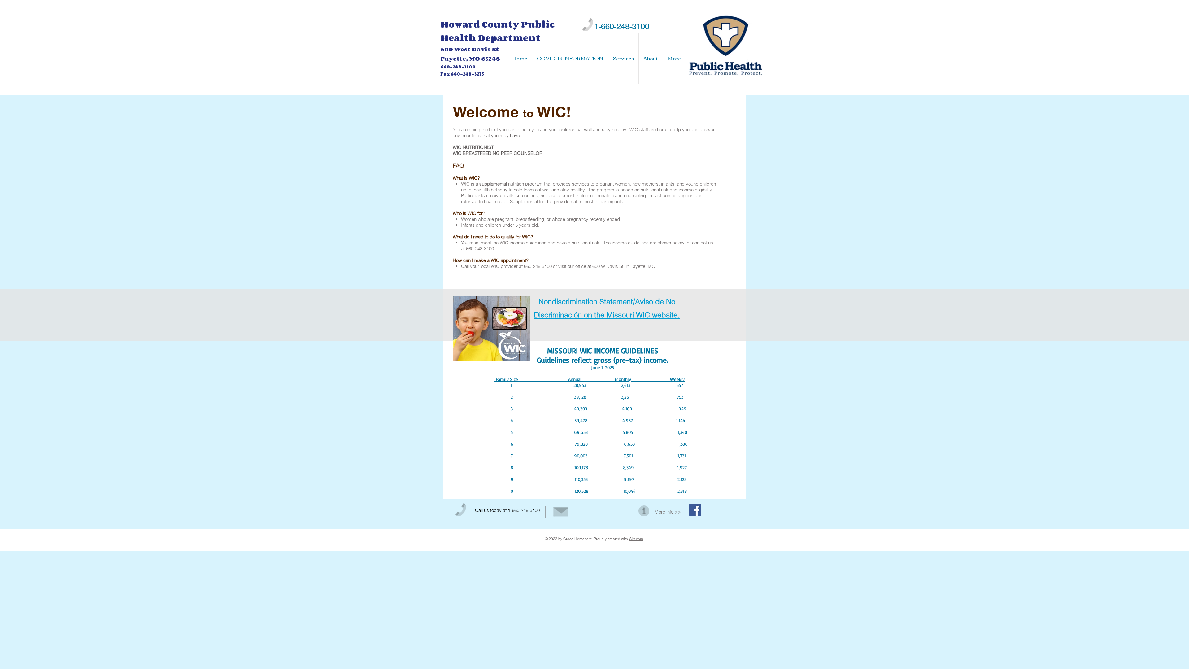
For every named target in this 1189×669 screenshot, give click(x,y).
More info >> (668, 512)
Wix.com (636, 539)
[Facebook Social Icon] (695, 510)
